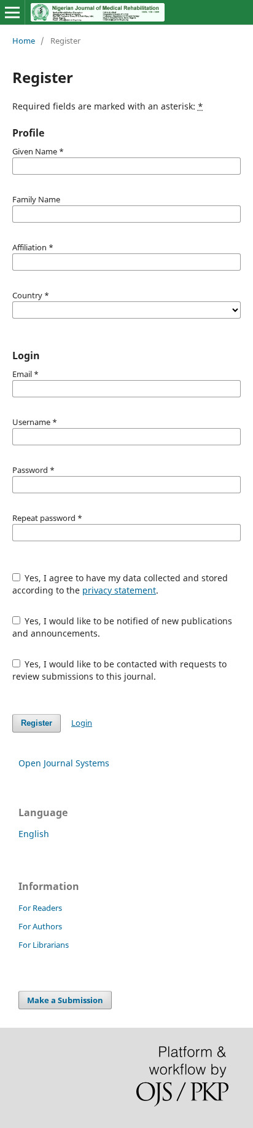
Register (36, 723)
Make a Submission (65, 1000)
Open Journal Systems (63, 763)
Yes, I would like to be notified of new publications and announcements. (122, 627)
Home (23, 40)
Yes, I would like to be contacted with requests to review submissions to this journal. (119, 670)
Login (81, 722)
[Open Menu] (12, 12)
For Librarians (43, 944)
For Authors (40, 926)
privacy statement (119, 590)
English (33, 834)
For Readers (40, 907)
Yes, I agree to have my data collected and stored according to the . (120, 584)
